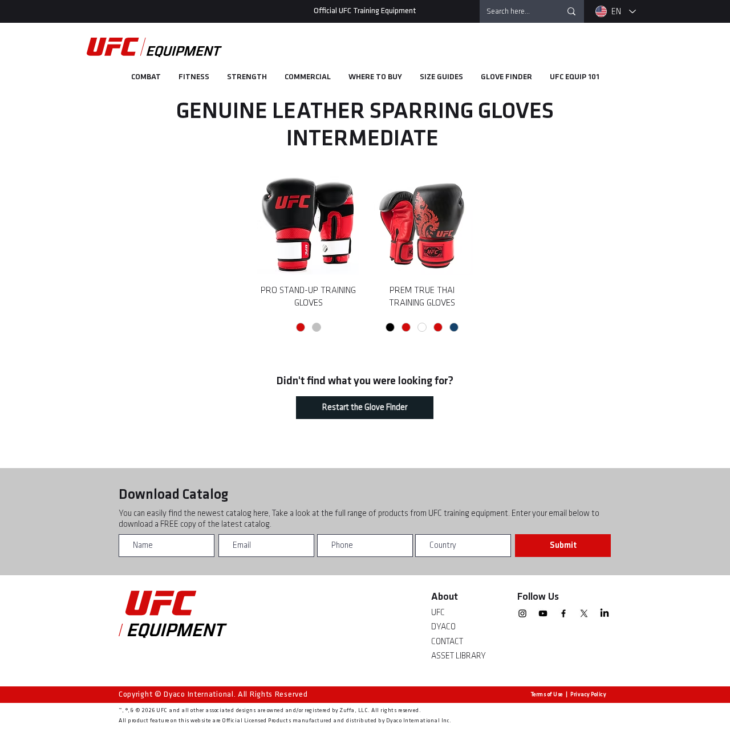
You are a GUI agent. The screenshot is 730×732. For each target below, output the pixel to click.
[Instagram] (522, 613)
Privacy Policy (588, 694)
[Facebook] (563, 613)
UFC (438, 612)
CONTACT (447, 641)
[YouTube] (543, 613)
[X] (584, 613)
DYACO (443, 626)
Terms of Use (547, 694)
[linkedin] (604, 613)
